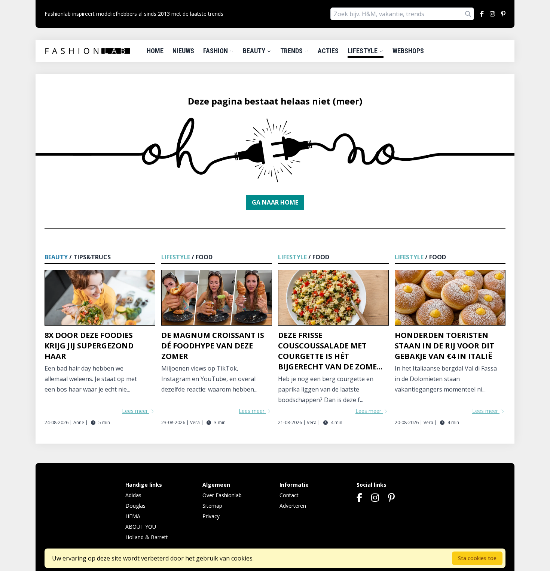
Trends (292, 51)
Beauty (255, 51)
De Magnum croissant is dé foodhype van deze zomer (212, 345)
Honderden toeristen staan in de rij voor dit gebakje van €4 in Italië (444, 345)
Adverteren (292, 505)
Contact (289, 495)
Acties (328, 51)
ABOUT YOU (140, 526)
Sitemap (212, 505)
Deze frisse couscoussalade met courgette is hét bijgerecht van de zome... (330, 351)
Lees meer (135, 410)
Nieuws (183, 51)
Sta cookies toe (477, 558)
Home (155, 51)
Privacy (211, 516)
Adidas (133, 495)
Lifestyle (363, 51)
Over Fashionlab (222, 495)
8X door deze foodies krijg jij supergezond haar (89, 345)
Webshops (408, 51)
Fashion (216, 51)
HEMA (132, 516)
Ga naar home (275, 202)
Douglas (135, 505)
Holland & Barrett (146, 537)
